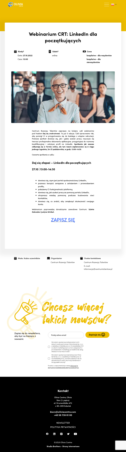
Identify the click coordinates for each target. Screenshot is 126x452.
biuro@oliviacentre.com (63, 411)
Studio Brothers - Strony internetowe (63, 446)
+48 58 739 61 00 (63, 415)
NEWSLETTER (63, 422)
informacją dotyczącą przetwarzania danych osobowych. (63, 366)
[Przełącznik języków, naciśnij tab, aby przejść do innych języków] (114, 4)
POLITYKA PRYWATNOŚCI (63, 427)
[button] (107, 4)
